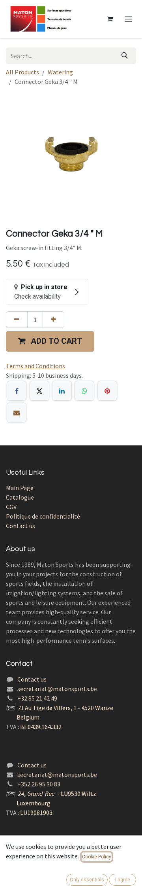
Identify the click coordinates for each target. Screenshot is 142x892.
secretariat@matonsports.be (57, 689)
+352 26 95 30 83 (38, 784)
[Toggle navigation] (128, 19)
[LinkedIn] (61, 390)
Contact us (20, 526)
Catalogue (20, 497)
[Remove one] (17, 319)
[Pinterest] (107, 390)
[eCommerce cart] (110, 19)
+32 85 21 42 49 (37, 698)
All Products (22, 72)
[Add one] (53, 319)
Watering (60, 72)
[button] (50, 341)
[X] (39, 390)
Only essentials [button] (87, 879)
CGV (11, 507)
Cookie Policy (96, 856)
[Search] (124, 55)
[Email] (16, 412)
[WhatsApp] (84, 390)
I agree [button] (122, 879)
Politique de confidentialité (43, 516)
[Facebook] (16, 390)
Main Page (20, 488)
